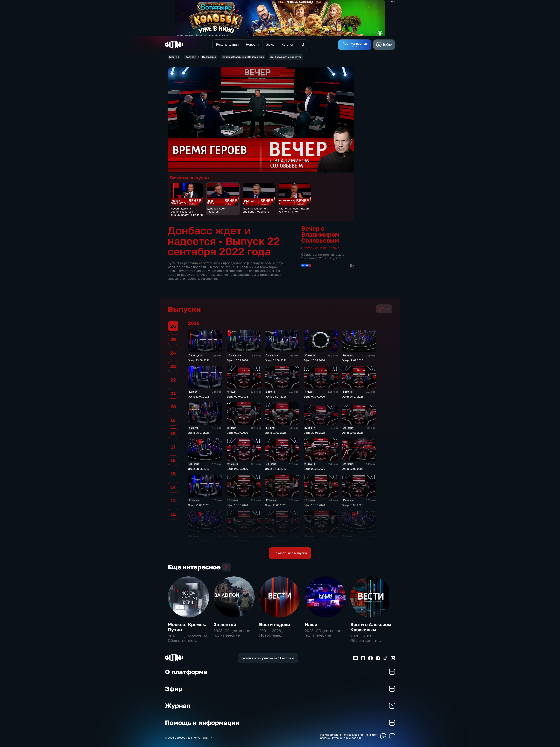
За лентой (225, 624)
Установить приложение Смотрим (268, 658)
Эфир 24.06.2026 (276, 468)
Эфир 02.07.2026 (237, 432)
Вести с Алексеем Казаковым (370, 627)
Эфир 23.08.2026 (199, 360)
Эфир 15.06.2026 (352, 505)
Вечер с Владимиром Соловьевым (243, 57)
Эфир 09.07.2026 (237, 396)
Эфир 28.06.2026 (199, 468)
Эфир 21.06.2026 (198, 505)
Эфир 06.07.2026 (352, 396)
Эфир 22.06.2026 (352, 468)
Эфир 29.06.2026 (352, 432)
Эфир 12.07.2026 (198, 396)
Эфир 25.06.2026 (237, 468)
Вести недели (274, 624)
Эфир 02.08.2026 (276, 360)
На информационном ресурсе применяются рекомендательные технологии (348, 736)
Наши (311, 624)
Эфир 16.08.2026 (237, 360)
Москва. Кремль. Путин (187, 627)
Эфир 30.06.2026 (314, 432)
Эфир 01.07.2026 (275, 432)
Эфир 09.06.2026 (276, 541)
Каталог (191, 57)
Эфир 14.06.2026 (198, 541)
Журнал (177, 705)
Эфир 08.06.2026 (314, 541)
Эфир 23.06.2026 (314, 468)
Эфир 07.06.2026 (352, 541)
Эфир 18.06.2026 (237, 505)
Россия (334, 248)
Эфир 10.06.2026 (237, 541)
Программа (209, 57)
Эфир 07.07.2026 (314, 396)
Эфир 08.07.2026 (276, 396)
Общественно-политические (322, 254)
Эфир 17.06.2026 (275, 505)
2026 (205, 323)
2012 (323, 248)
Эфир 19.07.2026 (352, 360)
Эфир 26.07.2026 (314, 360)
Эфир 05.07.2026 (198, 432)
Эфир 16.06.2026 (314, 505)
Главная (174, 57)
